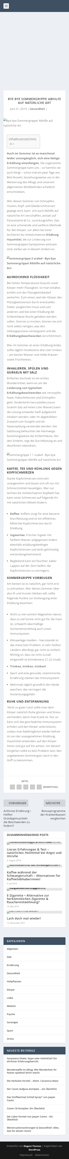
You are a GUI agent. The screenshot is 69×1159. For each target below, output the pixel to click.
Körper (11, 989)
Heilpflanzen (14, 981)
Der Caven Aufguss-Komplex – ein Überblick (32, 1089)
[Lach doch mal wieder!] (34, 912)
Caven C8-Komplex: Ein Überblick (26, 1108)
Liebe (10, 997)
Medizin (11, 1006)
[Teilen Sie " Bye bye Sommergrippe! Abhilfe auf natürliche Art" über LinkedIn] (32, 787)
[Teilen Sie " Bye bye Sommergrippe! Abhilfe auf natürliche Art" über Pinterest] (25, 787)
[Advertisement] (34, 48)
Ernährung (13, 965)
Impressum (26, 1155)
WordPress (34, 1149)
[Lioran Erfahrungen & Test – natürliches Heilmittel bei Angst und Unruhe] (34, 843)
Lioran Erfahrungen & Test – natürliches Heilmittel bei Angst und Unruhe (34, 852)
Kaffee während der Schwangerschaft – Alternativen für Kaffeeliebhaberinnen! (33, 875)
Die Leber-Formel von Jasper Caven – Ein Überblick (30, 1118)
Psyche (11, 1014)
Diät (9, 957)
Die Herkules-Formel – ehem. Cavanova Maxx (32, 1080)
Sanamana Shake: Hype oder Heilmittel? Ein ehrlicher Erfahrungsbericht (32, 1060)
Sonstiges (12, 1022)
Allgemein (12, 948)
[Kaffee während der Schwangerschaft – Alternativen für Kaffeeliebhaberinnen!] (34, 866)
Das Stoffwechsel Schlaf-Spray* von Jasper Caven (31, 1099)
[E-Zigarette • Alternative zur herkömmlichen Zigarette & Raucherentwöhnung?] (34, 889)
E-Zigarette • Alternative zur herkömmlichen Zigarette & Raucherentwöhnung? (28, 898)
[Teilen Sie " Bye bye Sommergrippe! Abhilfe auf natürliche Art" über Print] (39, 787)
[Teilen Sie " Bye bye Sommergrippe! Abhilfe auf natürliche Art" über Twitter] (19, 787)
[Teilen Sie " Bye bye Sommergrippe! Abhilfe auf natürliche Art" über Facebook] (12, 787)
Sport (10, 1030)
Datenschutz (42, 1155)
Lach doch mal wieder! (24, 918)
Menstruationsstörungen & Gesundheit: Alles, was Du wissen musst (33, 1129)
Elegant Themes (32, 1146)
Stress (10, 1038)
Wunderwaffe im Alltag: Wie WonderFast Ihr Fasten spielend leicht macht (32, 1071)
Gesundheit (37, 109)
